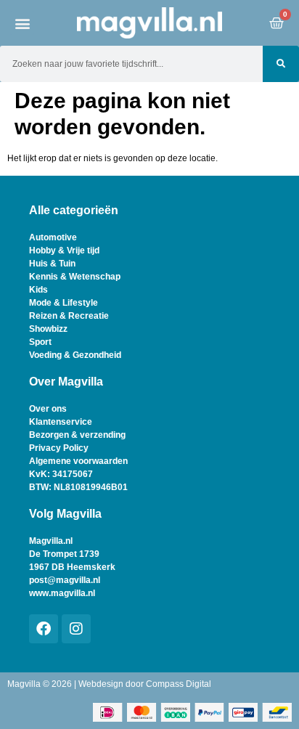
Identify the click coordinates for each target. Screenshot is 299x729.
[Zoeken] (281, 64)
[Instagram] (76, 628)
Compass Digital (178, 684)
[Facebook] (43, 628)
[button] (22, 23)
